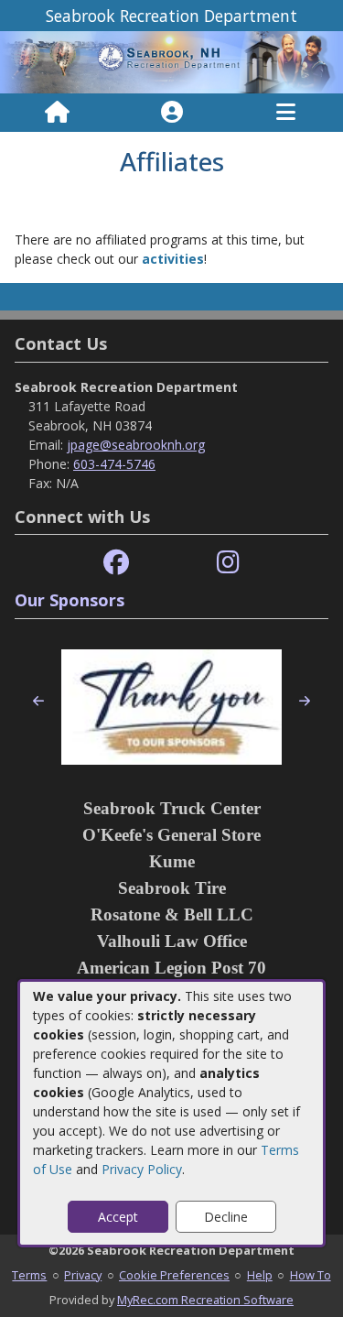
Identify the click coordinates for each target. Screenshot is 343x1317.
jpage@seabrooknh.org (136, 444)
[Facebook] (116, 563)
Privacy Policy (142, 1169)
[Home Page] (57, 112)
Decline (226, 1216)
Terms (29, 1275)
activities (173, 258)
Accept (118, 1216)
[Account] (172, 112)
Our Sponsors (69, 600)
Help (260, 1275)
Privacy (83, 1275)
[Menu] (285, 112)
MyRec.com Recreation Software (205, 1299)
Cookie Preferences (174, 1275)
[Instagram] (228, 563)
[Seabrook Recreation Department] (171, 61)
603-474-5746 (114, 464)
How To (310, 1275)
